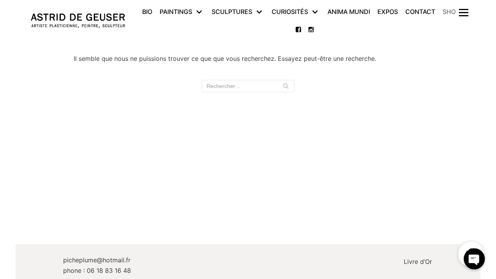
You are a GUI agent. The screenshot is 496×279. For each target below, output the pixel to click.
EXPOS (387, 12)
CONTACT (420, 12)
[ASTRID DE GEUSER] (78, 21)
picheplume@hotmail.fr (97, 260)
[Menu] (463, 12)
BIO (147, 12)
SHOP (451, 12)
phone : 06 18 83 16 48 (97, 270)
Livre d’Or (418, 261)
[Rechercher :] (248, 86)
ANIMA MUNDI (348, 12)
